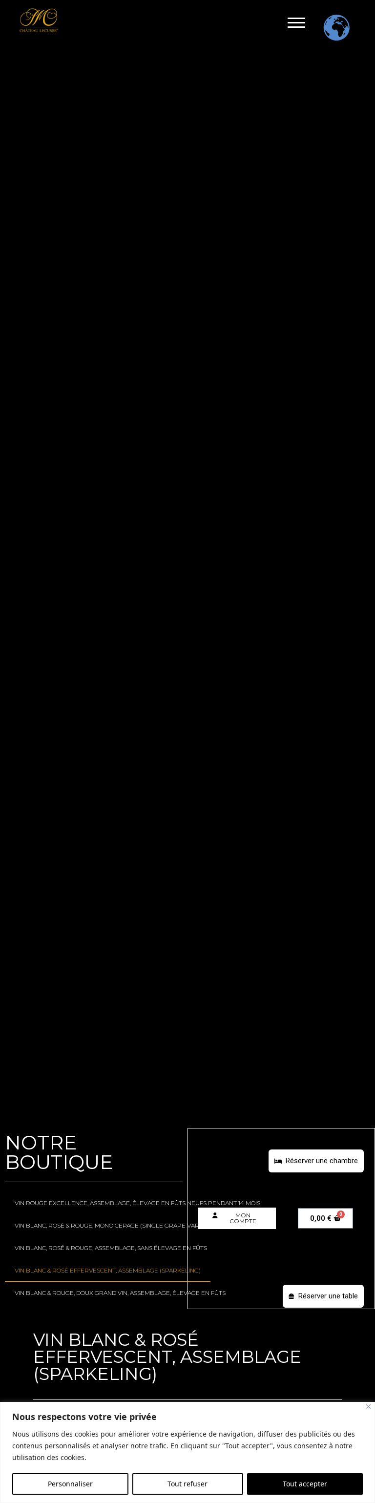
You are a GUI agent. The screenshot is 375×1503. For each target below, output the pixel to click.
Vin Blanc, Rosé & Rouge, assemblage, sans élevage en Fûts (111, 1248)
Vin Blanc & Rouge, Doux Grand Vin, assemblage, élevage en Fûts (120, 1292)
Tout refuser (187, 1483)
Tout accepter (305, 1483)
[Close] (368, 1406)
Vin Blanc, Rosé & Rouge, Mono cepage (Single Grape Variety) (114, 1225)
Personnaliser (70, 1483)
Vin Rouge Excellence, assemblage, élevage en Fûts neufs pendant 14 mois (137, 1203)
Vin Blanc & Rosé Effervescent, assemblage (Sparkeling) (108, 1270)
